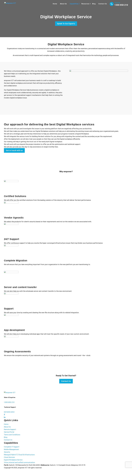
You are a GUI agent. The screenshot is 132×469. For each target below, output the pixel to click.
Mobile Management (11, 449)
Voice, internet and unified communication (19, 462)
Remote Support (10, 429)
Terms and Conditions (12, 435)
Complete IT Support (11, 447)
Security (7, 452)
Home (55, 4)
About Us (63, 4)
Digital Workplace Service (13, 460)
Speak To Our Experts (66, 24)
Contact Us (102, 4)
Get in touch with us (14, 150)
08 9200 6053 (9, 412)
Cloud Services (9, 457)
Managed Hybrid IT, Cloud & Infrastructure (19, 455)
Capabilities (74, 4)
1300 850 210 (121, 5)
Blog (93, 4)
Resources (85, 4)
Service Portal (9, 432)
